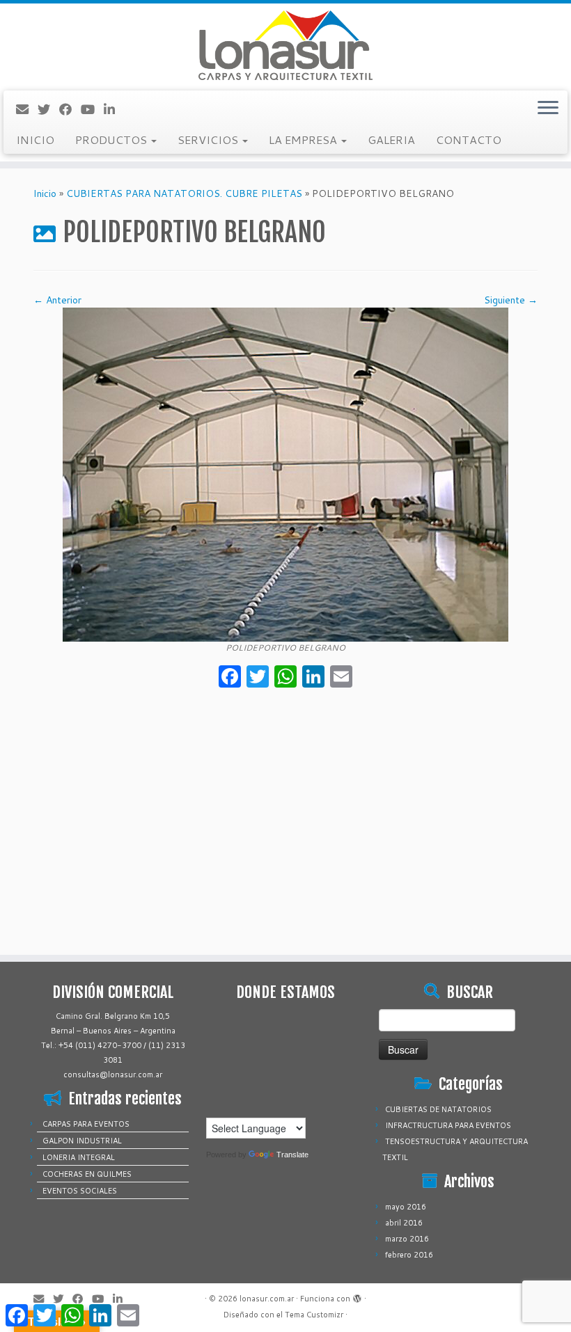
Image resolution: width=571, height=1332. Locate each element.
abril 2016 (404, 1222)
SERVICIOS (209, 140)
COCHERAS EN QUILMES (87, 1174)
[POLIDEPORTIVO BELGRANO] (285, 474)
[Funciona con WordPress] (357, 1296)
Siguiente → (511, 300)
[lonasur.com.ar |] (285, 45)
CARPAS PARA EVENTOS (86, 1123)
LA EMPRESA (304, 140)
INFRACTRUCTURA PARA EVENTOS (448, 1125)
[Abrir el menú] (548, 108)
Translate (292, 1154)
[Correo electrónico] (27, 109)
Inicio (44, 193)
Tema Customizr (314, 1314)
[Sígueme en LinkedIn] (114, 109)
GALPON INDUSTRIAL (82, 1140)
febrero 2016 (409, 1254)
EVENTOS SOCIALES (79, 1190)
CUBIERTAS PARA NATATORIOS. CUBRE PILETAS (184, 193)
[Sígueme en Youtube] (92, 109)
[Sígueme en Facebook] (70, 109)
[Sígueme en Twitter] (48, 109)
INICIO (35, 140)
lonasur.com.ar (267, 1298)
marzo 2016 (407, 1238)
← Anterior (57, 300)
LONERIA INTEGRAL (78, 1157)
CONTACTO (468, 140)
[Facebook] (230, 677)
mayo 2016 (405, 1206)
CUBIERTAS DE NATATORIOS (438, 1109)
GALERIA (391, 140)
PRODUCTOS (112, 140)
